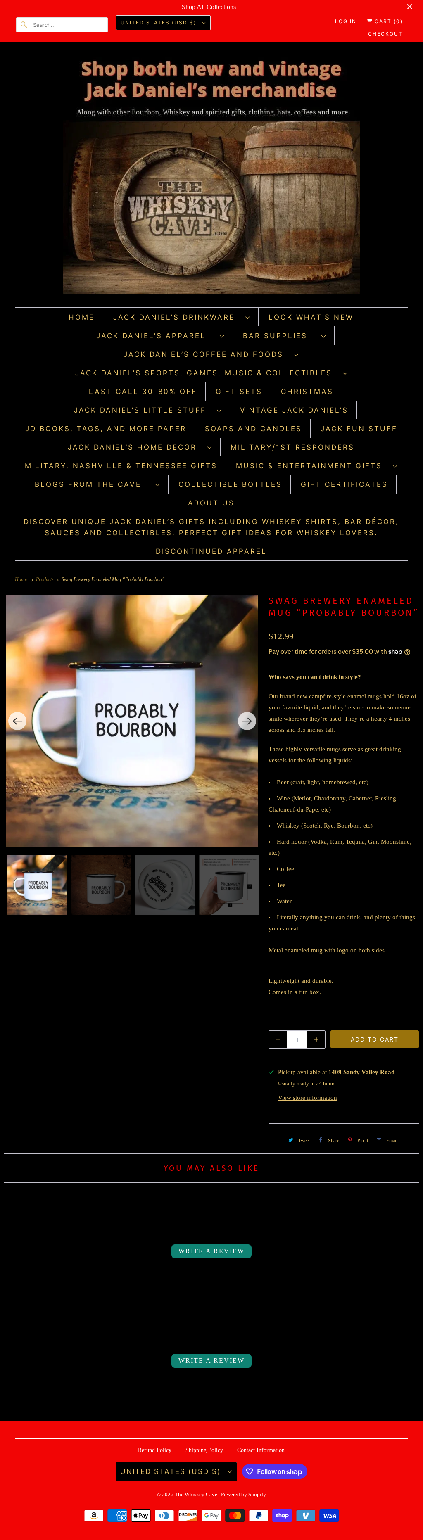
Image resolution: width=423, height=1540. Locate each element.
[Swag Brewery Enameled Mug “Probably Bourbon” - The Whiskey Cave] (132, 721)
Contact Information (261, 1450)
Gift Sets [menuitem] (239, 391)
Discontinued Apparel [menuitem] (211, 551)
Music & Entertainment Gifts (312, 466)
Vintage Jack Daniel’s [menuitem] (294, 410)
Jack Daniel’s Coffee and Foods (207, 354)
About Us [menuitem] (211, 503)
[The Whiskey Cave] (212, 176)
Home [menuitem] (82, 317)
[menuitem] (182, 317)
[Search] (24, 24)
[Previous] (17, 721)
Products (45, 579)
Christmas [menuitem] (307, 391)
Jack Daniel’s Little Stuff (143, 410)
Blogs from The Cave (93, 484)
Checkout (385, 34)
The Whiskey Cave (197, 1494)
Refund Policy (154, 1450)
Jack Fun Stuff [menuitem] (359, 429)
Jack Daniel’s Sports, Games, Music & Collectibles (207, 373)
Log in (345, 21)
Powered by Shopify (243, 1494)
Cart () (388, 21)
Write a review (211, 1251)
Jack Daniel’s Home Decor (135, 447)
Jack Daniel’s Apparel (156, 336)
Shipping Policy (204, 1450)
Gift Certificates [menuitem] (344, 484)
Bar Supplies (280, 336)
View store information (307, 1097)
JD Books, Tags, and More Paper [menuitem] (105, 429)
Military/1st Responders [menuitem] (292, 447)
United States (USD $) (159, 22)
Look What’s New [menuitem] (311, 317)
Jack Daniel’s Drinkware (177, 317)
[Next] (247, 721)
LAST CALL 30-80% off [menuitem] (143, 391)
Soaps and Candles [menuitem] (253, 429)
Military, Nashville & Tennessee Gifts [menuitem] (121, 466)
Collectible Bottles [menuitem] (230, 484)
